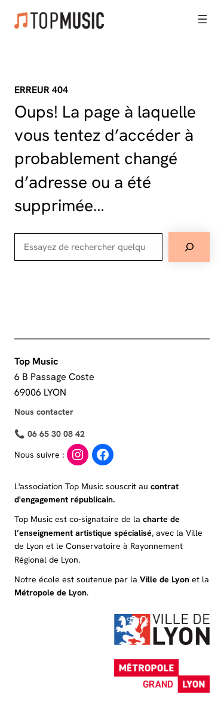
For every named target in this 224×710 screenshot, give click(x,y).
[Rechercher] (189, 247)
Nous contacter (43, 411)
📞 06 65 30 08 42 (49, 433)
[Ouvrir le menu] (202, 19)
